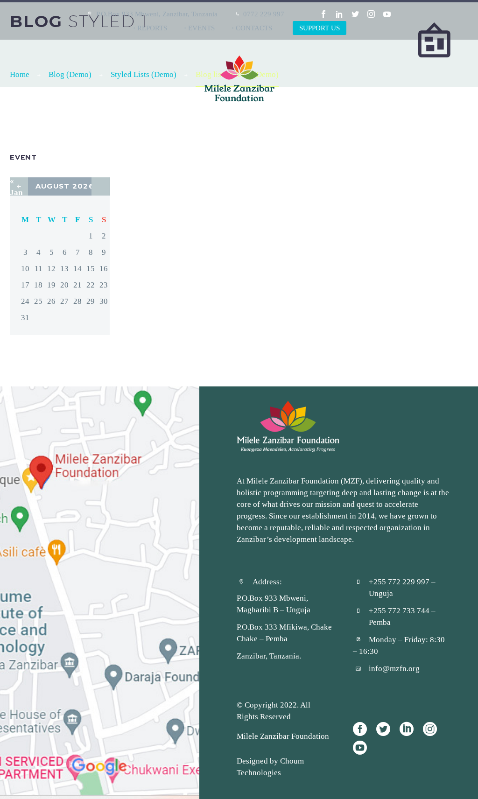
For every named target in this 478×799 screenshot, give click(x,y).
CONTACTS (254, 28)
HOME (167, 124)
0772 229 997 (263, 14)
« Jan (16, 186)
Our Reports (274, 124)
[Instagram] (371, 14)
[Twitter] (355, 14)
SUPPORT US (319, 28)
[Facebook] (323, 14)
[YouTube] (387, 14)
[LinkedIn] (339, 14)
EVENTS (201, 28)
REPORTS (152, 28)
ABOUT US (213, 124)
